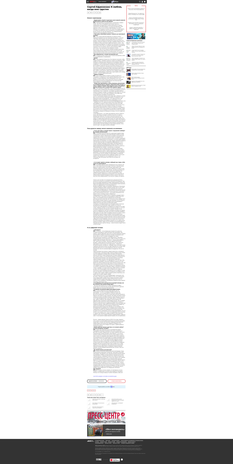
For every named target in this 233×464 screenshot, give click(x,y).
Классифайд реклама (99, 443)
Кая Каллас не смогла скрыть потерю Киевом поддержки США (138, 86)
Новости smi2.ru (91, 436)
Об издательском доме (99, 440)
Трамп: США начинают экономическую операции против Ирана (137, 78)
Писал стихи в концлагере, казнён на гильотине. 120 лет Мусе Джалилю (136, 9)
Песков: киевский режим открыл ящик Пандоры (137, 73)
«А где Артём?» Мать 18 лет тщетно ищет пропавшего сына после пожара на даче (138, 43)
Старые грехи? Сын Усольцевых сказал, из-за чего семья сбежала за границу (138, 51)
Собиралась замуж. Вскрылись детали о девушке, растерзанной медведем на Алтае (138, 63)
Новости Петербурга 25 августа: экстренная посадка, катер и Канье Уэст (136, 18)
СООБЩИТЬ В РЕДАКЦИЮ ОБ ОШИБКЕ (127, 443)
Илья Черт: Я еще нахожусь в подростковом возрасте (97, 407)
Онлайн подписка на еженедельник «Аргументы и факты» (132, 440)
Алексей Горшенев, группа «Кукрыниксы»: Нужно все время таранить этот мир (118, 400)
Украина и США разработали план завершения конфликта (137, 82)
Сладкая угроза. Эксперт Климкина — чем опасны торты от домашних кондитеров (136, 23)
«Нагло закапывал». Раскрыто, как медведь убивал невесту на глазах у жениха (138, 59)
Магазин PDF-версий (115, 440)
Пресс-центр (108, 440)
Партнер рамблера (105, 459)
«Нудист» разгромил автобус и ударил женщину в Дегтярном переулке (136, 28)
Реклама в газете (108, 443)
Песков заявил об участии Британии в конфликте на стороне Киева (138, 69)
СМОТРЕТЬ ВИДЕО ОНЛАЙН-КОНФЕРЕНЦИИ (104, 376)
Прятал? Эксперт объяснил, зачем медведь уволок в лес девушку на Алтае (138, 47)
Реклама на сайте (116, 443)
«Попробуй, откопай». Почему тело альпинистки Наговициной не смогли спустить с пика (138, 55)
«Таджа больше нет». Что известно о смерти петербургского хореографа (136, 14)
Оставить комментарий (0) (117, 381)
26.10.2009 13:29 (90, 4)
